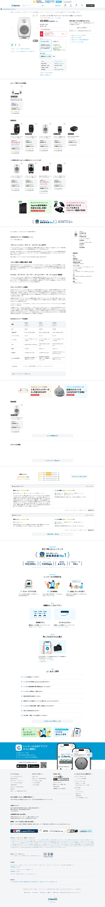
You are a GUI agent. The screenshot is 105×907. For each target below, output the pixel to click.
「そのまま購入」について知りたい (46, 659)
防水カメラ (89, 839)
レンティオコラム (79, 791)
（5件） (18, 151)
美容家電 (36, 844)
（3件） (61, 148)
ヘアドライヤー (26, 844)
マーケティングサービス (79, 781)
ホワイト (27, 325)
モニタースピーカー (48, 366)
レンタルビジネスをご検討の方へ (83, 774)
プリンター (27, 842)
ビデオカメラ (77, 839)
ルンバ (68, 842)
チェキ (44, 841)
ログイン (58, 5)
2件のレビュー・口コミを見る (54, 17)
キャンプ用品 (50, 845)
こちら (31, 237)
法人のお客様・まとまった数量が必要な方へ (21, 797)
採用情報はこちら (14, 866)
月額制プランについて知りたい (36, 626)
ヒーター (82, 844)
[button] (33, 15)
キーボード (31, 842)
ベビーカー (22, 845)
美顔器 (31, 844)
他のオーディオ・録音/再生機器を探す (80, 39)
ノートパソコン (17, 842)
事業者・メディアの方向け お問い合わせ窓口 (22, 821)
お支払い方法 (35, 776)
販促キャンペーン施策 (80, 783)
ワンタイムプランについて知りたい (61, 626)
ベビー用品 (34, 845)
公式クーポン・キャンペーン (17, 780)
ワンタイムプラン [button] (58, 61)
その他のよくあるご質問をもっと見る (52, 721)
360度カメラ (56, 839)
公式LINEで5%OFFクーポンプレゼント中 (71, 892)
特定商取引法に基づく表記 (28, 889)
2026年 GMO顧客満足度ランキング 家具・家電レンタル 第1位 (52, 558)
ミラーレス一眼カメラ (42, 839)
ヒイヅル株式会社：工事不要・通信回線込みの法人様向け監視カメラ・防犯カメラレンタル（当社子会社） (32, 881)
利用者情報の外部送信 (51, 889)
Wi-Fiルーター (38, 842)
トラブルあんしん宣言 (37, 780)
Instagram (43, 892)
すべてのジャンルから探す (78, 41)
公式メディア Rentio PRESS (16, 786)
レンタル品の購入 (36, 782)
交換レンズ (48, 839)
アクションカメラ (64, 839)
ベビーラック (27, 845)
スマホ (43, 842)
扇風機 (79, 844)
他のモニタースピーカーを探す (79, 35)
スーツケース (62, 845)
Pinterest (56, 892)
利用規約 (35, 889)
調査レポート (78, 793)
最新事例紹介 (78, 795)
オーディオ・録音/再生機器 (29, 366)
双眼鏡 (31, 841)
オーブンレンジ (50, 844)
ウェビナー (78, 789)
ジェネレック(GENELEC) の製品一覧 (23, 48)
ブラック (27, 324)
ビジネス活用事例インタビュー (82, 797)
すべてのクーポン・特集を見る (53, 460)
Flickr (50, 892)
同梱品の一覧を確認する (45, 74)
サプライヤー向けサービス (80, 776)
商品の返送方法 (14, 778)
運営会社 (12, 789)
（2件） (18, 430)
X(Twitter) (35, 892)
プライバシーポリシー (42, 889)
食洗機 (45, 844)
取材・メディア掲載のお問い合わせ (18, 791)
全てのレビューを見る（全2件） (79, 476)
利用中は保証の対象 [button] (58, 69)
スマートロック (70, 841)
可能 (55, 67)
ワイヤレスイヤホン (63, 841)
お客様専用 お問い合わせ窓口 (18, 814)
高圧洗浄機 (87, 844)
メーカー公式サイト (19, 373)
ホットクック (41, 844)
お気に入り (71, 22)
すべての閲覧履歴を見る (52, 435)
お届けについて (14, 805)
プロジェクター (48, 842)
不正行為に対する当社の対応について (67, 889)
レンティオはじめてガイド (16, 776)
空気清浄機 (54, 842)
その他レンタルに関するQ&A (46, 72)
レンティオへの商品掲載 (81, 778)
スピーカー (39, 366)
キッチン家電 (64, 844)
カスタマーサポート (37, 774)
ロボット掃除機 (75, 842)
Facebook (28, 892)
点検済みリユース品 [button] (58, 63)
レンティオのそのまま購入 (16, 782)
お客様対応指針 (78, 889)
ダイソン (79, 842)
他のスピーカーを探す (77, 37)
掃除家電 (14, 844)
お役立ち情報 (77, 787)
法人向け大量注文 (90, 5)
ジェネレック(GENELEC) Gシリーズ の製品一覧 (25, 51)
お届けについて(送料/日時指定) (39, 778)
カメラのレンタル (13, 839)
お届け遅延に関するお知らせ (9, 9)
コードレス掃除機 (90, 842)
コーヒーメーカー (57, 844)
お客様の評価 (13, 784)
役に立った (91, 510)
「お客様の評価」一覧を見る (52, 534)
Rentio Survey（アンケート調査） (83, 785)
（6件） (47, 148)
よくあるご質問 (35, 784)
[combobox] (33, 5)
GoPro (52, 839)
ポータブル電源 (56, 845)
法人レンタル (90, 841)
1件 (58, 473)
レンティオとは (14, 774)
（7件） (32, 148)
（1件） (18, 111)
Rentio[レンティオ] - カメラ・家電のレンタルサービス (22, 837)
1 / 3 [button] (36, 40)
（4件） (32, 188)
